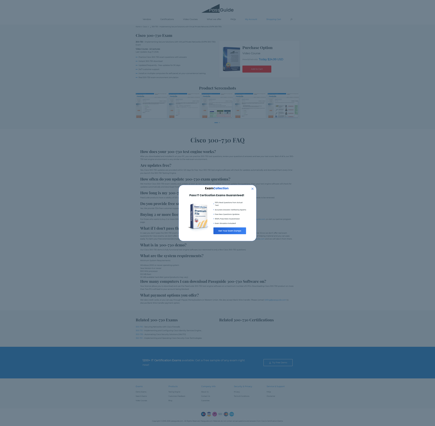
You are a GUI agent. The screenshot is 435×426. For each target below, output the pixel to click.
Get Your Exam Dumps (229, 230)
